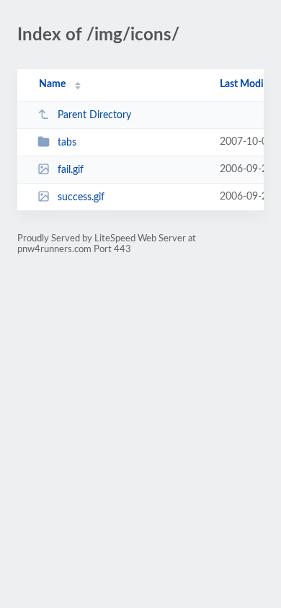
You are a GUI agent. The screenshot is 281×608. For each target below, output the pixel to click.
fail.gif (71, 170)
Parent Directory (94, 115)
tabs (67, 143)
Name (52, 84)
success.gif (81, 197)
